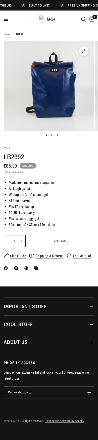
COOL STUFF (18, 324)
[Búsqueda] (83, 19)
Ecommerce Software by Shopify (64, 421)
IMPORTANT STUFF (25, 306)
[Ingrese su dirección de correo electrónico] (89, 392)
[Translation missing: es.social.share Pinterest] (27, 268)
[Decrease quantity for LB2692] (8, 241)
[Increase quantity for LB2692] (21, 241)
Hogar (7, 34)
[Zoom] (83, 51)
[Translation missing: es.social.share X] (17, 268)
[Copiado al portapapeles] (37, 268)
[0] (91, 19)
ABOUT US (16, 342)
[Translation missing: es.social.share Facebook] (7, 268)
